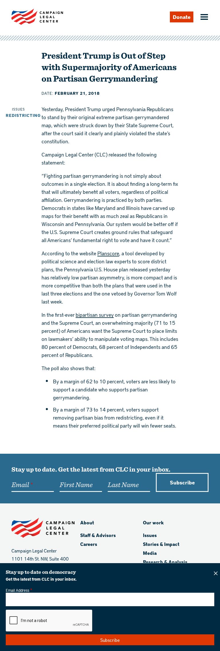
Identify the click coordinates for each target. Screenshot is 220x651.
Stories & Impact (161, 544)
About (87, 522)
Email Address (17, 590)
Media (150, 553)
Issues (150, 535)
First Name (76, 484)
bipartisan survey (95, 314)
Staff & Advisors (98, 535)
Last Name (123, 484)
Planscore (108, 253)
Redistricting (23, 115)
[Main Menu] (203, 17)
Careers (88, 544)
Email (20, 484)
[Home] (37, 17)
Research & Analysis (165, 562)
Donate (181, 16)
